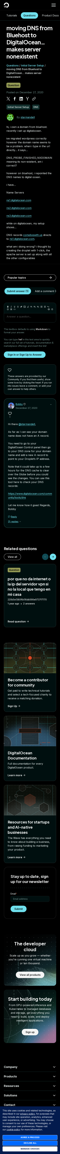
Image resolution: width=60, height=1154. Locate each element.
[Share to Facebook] (15, 99)
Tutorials (11, 15)
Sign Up (12, 706)
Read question (17, 621)
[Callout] (8, 309)
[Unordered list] (41, 306)
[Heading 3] (38, 306)
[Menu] (53, 5)
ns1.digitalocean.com (18, 200)
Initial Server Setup (32, 65)
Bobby (19, 404)
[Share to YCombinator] (27, 99)
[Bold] (8, 306)
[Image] (24, 306)
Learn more (15, 775)
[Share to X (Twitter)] (8, 99)
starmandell (28, 117)
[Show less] (51, 404)
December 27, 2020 (26, 408)
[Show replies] (20, 521)
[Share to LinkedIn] (21, 99)
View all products (30, 974)
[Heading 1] (31, 306)
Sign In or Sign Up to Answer (25, 354)
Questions (29, 15)
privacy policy (27, 1113)
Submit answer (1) (17, 291)
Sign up (30, 1032)
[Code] (14, 309)
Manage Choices (30, 1149)
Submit (18, 908)
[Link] (21, 306)
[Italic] (11, 306)
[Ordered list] (45, 306)
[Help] (52, 309)
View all (12, 556)
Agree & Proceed (30, 1137)
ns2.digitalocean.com (19, 208)
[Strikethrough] (18, 306)
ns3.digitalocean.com (19, 215)
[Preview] (49, 309)
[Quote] (48, 306)
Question (13, 85)
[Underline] (14, 306)
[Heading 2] (34, 306)
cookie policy (13, 1129)
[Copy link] (34, 99)
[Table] (11, 309)
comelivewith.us (32, 235)
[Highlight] (28, 306)
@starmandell (27, 424)
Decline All (30, 1143)
